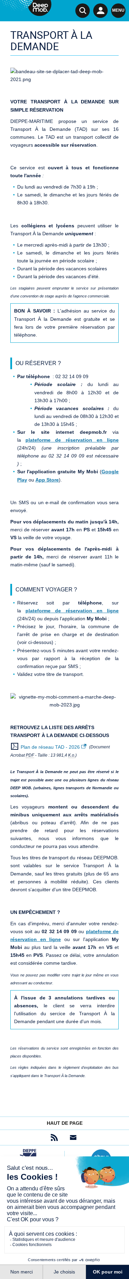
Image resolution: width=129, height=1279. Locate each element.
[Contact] (73, 1137)
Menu (118, 10)
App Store (47, 480)
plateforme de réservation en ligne (72, 440)
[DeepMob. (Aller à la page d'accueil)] (26, 9)
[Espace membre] (100, 10)
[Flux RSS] (54, 1137)
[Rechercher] (82, 10)
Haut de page (65, 1123)
